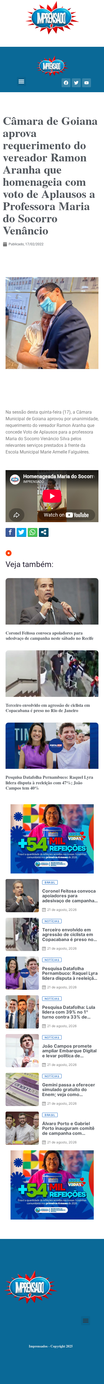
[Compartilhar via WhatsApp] (32, 532)
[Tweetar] (21, 532)
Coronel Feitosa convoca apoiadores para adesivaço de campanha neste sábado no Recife (49, 635)
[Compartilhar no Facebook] (10, 532)
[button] (21, 81)
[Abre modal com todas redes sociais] (44, 532)
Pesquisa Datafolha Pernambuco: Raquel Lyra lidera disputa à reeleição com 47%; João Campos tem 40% (49, 782)
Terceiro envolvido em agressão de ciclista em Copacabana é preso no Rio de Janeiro (48, 707)
